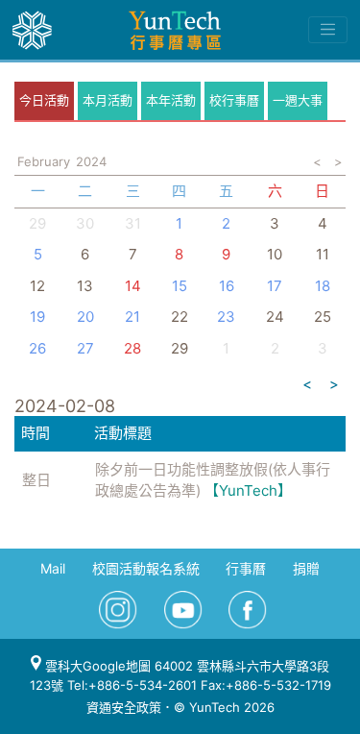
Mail (52, 568)
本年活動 (171, 100)
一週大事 (298, 100)
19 (37, 316)
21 (132, 316)
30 (85, 223)
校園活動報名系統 (146, 568)
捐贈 (306, 568)
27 (85, 348)
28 (132, 348)
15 (179, 286)
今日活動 (44, 100)
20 (85, 316)
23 (226, 316)
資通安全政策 (123, 707)
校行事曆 (234, 100)
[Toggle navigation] (328, 29)
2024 (91, 161)
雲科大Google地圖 (96, 665)
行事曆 (246, 568)
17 (274, 286)
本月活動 (107, 100)
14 (133, 286)
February (43, 161)
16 (226, 286)
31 (133, 223)
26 (37, 348)
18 (322, 286)
